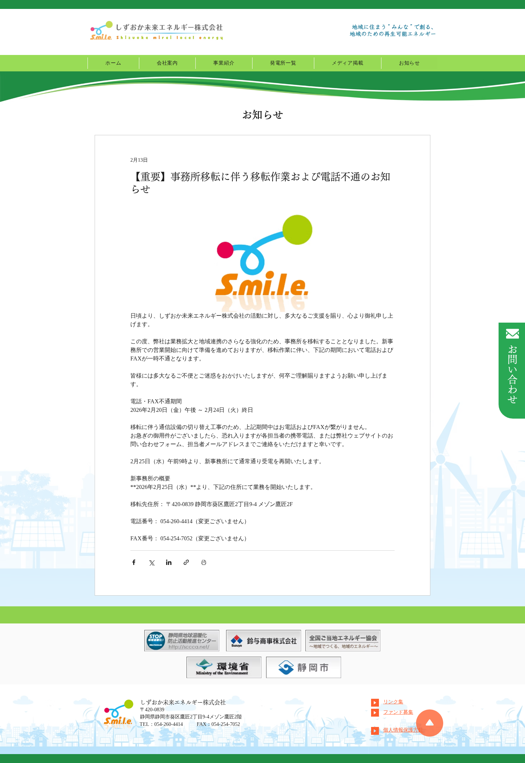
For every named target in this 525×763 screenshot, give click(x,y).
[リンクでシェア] (186, 562)
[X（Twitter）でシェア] (151, 562)
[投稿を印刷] (203, 562)
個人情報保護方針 (403, 730)
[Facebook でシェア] (133, 562)
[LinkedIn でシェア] (168, 562)
